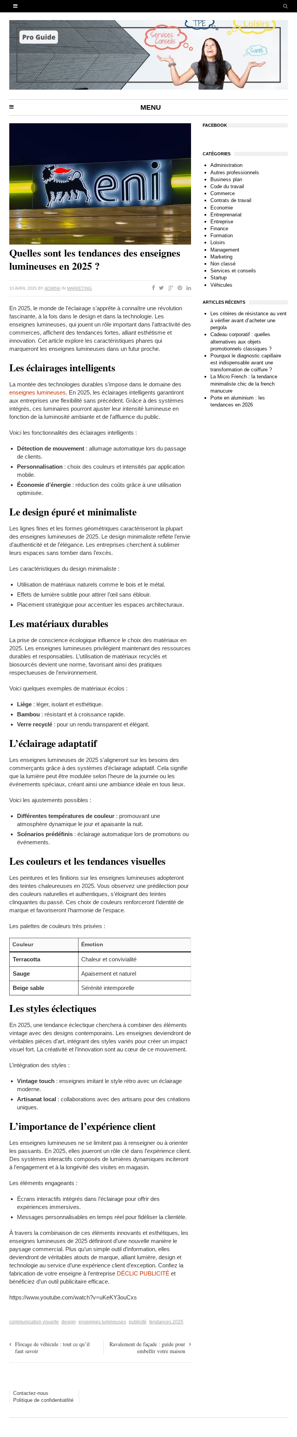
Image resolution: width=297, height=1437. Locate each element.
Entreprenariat (226, 215)
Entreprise (221, 221)
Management (224, 250)
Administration (226, 165)
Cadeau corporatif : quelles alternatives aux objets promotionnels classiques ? (240, 341)
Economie (221, 208)
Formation (221, 235)
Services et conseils (233, 271)
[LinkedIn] (187, 288)
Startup (218, 278)
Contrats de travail (230, 200)
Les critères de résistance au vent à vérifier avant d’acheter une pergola (248, 320)
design (68, 1322)
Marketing (79, 288)
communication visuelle (34, 1322)
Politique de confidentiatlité (43, 1400)
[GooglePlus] (169, 288)
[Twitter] (160, 288)
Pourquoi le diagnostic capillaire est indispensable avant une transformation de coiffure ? (245, 362)
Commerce (222, 193)
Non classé (223, 264)
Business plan (226, 179)
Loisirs (217, 242)
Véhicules (221, 285)
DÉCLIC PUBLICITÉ (143, 1273)
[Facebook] (152, 288)
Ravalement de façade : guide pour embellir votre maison (147, 1347)
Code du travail (227, 186)
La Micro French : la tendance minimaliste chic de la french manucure (243, 383)
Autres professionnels (234, 172)
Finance (219, 228)
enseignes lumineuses (37, 392)
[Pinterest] (178, 288)
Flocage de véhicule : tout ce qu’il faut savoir (52, 1347)
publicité (138, 1322)
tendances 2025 (166, 1322)
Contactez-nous (30, 1393)
